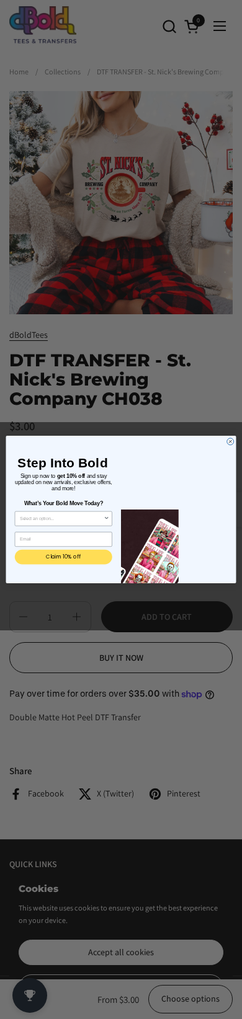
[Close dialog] (230, 441)
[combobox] (62, 518)
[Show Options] (107, 518)
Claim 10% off (63, 556)
